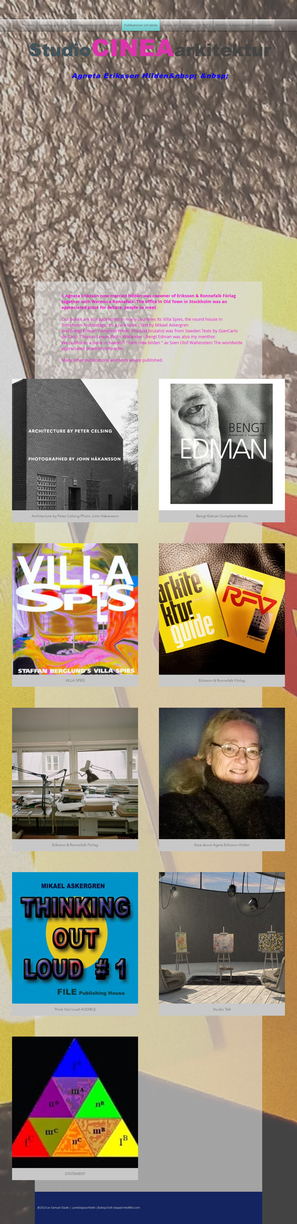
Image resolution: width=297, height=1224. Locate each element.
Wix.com (134, 1207)
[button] (75, 450)
